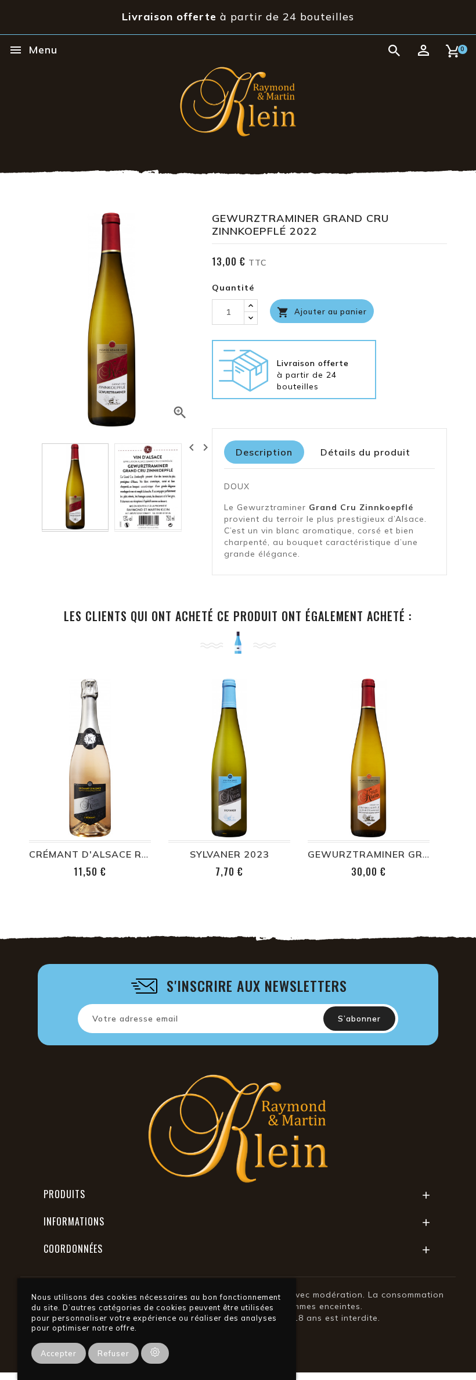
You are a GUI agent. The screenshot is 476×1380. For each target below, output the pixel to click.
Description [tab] (264, 452)
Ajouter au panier (322, 312)
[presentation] (192, 447)
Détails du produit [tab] (365, 452)
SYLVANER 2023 (229, 854)
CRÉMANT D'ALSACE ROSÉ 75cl (107, 854)
